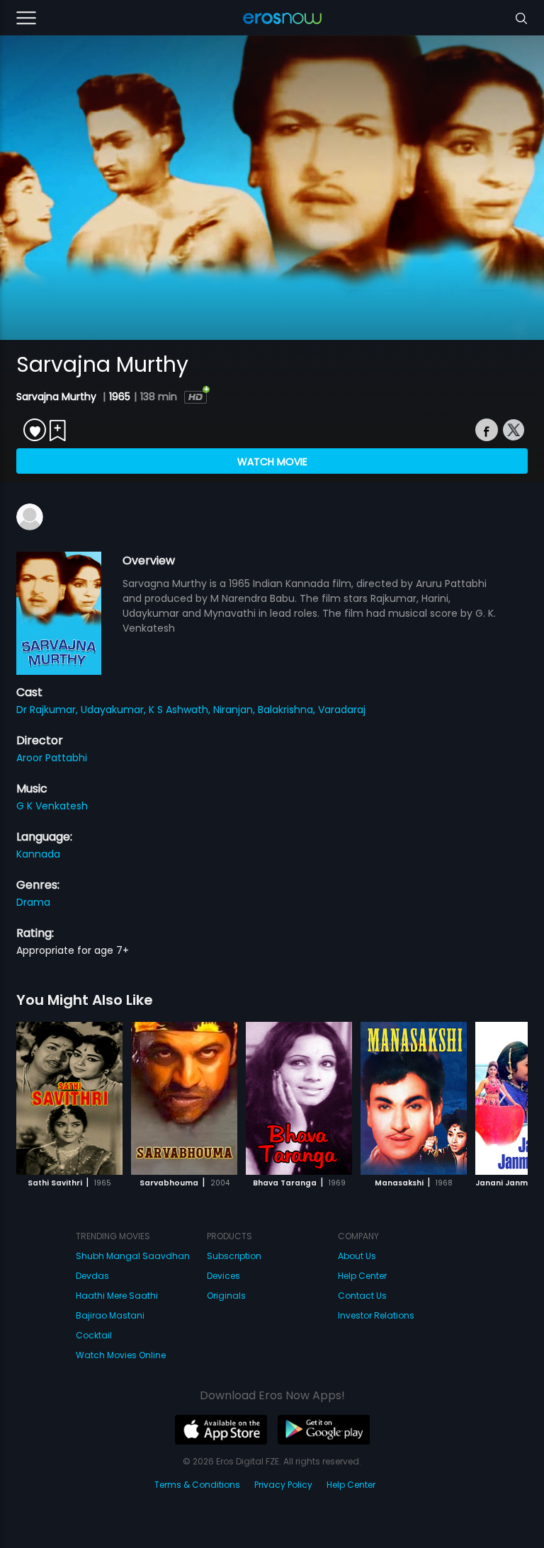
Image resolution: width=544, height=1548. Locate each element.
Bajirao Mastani (110, 1315)
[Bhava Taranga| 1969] (299, 1098)
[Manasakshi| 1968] (414, 1098)
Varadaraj (342, 709)
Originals (226, 1296)
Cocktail (94, 1335)
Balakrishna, (288, 709)
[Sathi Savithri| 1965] (69, 1098)
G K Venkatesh (52, 806)
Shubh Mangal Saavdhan (133, 1256)
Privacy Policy (283, 1485)
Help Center (362, 1276)
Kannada (38, 854)
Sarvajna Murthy (57, 396)
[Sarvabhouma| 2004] (184, 1098)
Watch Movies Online (121, 1355)
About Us (357, 1256)
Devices (223, 1276)
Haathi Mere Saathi (117, 1296)
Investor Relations (376, 1315)
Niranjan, (235, 709)
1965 (119, 396)
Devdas (92, 1276)
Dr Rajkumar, (48, 709)
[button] (502, 1096)
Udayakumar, (115, 709)
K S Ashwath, (181, 709)
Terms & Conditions (197, 1485)
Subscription (234, 1256)
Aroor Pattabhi (51, 758)
